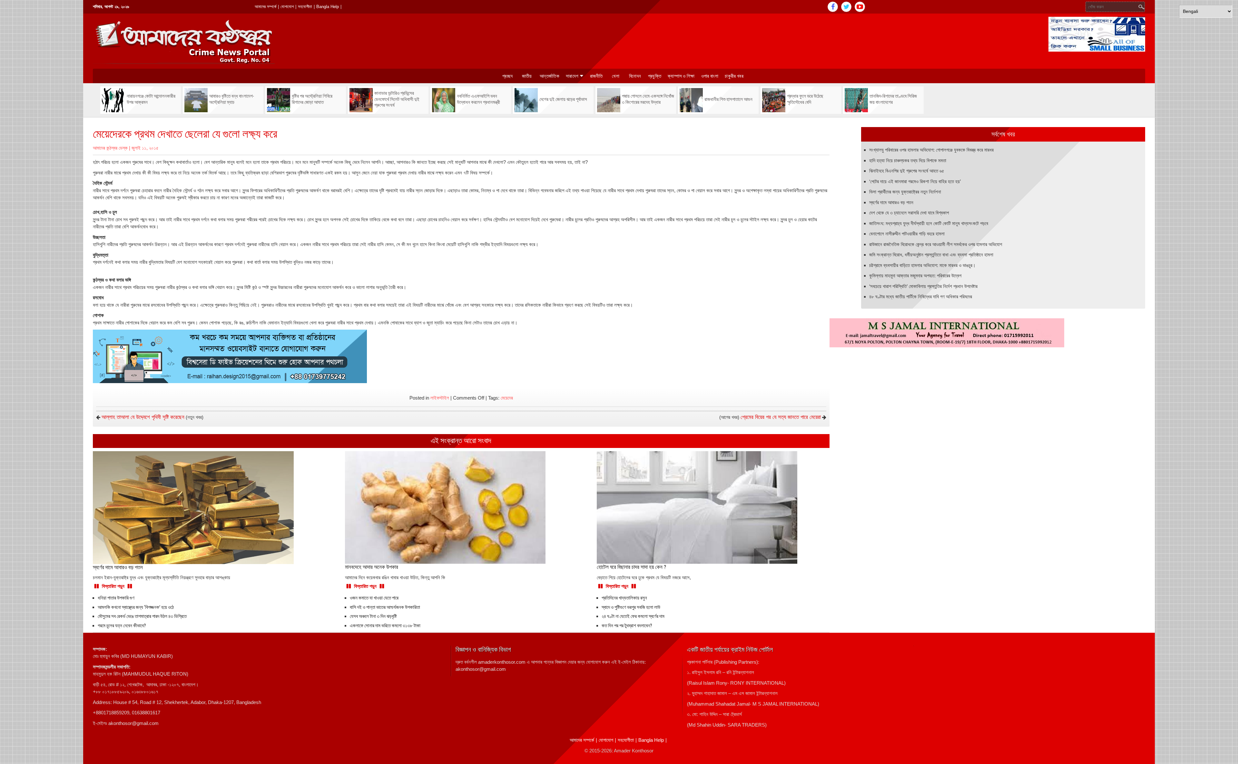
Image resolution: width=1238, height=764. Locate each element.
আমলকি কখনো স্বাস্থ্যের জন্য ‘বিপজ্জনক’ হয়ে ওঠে (136, 607)
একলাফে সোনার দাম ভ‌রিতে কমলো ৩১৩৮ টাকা (385, 626)
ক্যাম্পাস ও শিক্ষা (681, 76)
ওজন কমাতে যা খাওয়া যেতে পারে (374, 598)
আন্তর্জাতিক (549, 76)
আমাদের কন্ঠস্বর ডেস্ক (110, 148)
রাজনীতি (596, 76)
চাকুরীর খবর (734, 76)
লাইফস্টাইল (439, 398)
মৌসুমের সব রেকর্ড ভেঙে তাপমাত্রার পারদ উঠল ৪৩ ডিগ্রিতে (142, 616)
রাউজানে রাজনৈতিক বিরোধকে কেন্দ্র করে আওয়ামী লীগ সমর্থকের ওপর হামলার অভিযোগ (935, 244)
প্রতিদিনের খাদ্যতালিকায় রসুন (624, 598)
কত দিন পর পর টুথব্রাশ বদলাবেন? (627, 626)
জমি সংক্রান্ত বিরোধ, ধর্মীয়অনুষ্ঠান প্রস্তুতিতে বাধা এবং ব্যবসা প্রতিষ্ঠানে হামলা (931, 254)
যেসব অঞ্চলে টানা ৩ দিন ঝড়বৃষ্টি (373, 616)
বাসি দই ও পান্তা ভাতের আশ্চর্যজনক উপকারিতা (385, 607)
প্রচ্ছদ (507, 76)
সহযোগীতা (305, 6)
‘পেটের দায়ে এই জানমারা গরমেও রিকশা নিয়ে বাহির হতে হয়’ (915, 181)
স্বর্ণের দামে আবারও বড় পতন (891, 202)
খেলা (615, 76)
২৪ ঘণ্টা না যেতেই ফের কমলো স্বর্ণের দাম (633, 616)
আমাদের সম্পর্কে (265, 6)
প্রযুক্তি (654, 76)
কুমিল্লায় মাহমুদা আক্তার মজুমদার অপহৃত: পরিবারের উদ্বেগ (915, 275)
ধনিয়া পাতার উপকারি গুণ (116, 598)
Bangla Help (327, 6)
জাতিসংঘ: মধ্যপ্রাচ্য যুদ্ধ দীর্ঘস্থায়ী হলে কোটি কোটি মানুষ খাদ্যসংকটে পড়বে (928, 223)
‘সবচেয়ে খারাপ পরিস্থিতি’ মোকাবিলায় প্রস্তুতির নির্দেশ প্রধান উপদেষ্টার (923, 286)
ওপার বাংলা (710, 76)
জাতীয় (527, 76)
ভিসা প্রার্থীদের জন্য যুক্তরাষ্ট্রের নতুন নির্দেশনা (905, 191)
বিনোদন (635, 76)
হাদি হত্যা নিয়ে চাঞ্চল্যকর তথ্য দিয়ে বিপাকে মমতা (907, 160)
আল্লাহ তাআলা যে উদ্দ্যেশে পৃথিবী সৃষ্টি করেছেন (143, 417)
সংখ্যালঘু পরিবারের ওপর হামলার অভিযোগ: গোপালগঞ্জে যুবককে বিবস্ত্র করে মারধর (931, 150)
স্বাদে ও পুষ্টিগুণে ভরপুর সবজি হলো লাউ (631, 607)
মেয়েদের (507, 398)
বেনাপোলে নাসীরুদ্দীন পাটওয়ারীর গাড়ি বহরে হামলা (907, 233)
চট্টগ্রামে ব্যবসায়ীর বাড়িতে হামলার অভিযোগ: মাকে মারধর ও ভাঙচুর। (922, 265)
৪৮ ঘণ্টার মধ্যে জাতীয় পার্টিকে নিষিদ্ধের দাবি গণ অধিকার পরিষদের (920, 296)
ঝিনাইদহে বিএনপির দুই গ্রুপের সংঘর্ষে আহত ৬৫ (906, 171)
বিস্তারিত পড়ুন (113, 586)
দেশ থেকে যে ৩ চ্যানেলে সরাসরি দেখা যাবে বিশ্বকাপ (909, 212)
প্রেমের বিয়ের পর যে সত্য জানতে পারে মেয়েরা (781, 417)
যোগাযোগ (287, 6)
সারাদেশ (572, 76)
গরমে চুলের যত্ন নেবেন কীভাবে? (122, 626)
